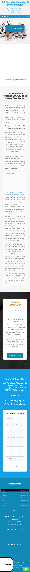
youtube (16, 550)
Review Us (7, 564)
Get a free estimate (15, 10)
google (13, 550)
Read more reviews (15, 355)
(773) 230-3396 (15, 12)
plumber (22, 117)
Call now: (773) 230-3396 (15, 28)
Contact (15, 278)
